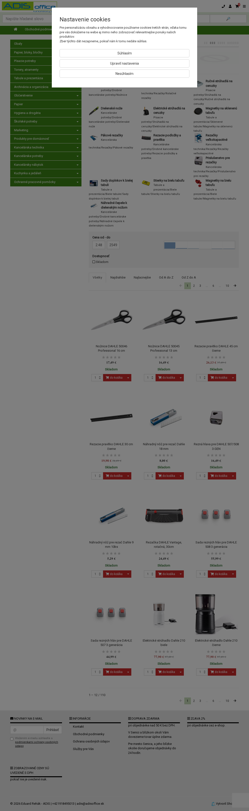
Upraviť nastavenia (124, 63)
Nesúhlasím (124, 74)
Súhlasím (124, 53)
